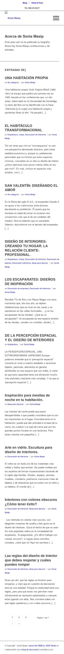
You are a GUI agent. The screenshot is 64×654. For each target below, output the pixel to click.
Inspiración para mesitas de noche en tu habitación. (27, 397)
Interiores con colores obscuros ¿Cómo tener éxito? (31, 501)
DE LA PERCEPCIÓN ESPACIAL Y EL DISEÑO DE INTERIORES (31, 337)
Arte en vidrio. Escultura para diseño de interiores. (28, 449)
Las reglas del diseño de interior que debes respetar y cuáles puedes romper (31, 560)
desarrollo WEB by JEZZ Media (43, 645)
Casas (21, 134)
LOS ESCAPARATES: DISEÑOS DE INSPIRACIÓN (30, 281)
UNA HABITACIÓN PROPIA (26, 77)
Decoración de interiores (35, 134)
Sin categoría (13, 82)
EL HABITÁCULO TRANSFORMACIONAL (23, 127)
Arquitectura (12, 134)
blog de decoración (30, 649)
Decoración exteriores (21, 263)
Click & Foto (37, 2)
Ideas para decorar (40, 263)
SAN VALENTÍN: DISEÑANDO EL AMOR (31, 187)
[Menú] (54, 18)
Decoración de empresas (18, 288)
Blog (25, 2)
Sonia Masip (30, 82)
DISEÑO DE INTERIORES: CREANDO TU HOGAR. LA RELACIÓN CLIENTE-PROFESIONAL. (26, 248)
